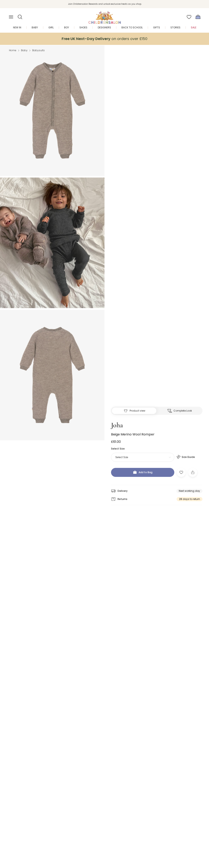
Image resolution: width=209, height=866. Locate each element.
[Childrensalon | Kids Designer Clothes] (104, 16)
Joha (117, 425)
